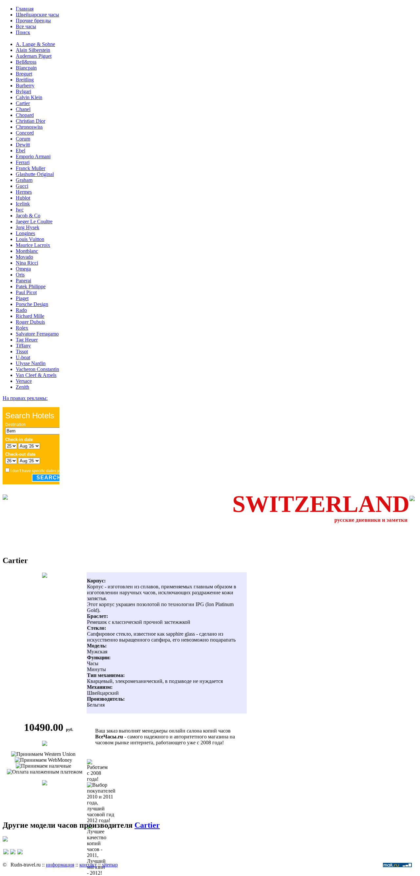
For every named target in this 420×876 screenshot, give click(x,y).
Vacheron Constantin (37, 369)
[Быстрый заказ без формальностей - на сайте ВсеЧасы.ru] (44, 744)
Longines (25, 233)
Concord (25, 133)
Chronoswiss (29, 127)
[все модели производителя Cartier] (44, 783)
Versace (24, 381)
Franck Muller (30, 168)
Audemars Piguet (34, 56)
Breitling (25, 79)
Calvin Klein (29, 97)
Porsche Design (32, 304)
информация (60, 864)
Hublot (23, 198)
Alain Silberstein (33, 50)
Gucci (22, 186)
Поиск (23, 32)
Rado (21, 310)
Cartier (23, 103)
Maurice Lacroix (33, 245)
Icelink (23, 204)
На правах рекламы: (25, 398)
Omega (23, 269)
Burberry (25, 85)
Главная (24, 8)
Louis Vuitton (30, 239)
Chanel (23, 109)
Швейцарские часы (37, 14)
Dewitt (23, 144)
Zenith (22, 387)
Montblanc (27, 251)
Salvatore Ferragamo (37, 334)
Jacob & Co (28, 215)
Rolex (22, 328)
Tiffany (23, 345)
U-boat (23, 357)
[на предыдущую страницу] (6, 855)
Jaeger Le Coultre (34, 221)
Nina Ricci (27, 263)
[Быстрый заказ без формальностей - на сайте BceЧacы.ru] (5, 840)
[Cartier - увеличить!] (44, 576)
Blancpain (26, 68)
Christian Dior (30, 121)
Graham (24, 180)
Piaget (22, 298)
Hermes (24, 192)
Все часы (26, 26)
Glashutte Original (35, 174)
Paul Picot (26, 292)
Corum (23, 139)
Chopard (25, 115)
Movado (24, 257)
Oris (20, 274)
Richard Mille (30, 316)
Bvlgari (23, 91)
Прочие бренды (33, 20)
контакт (88, 864)
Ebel (20, 150)
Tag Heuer (27, 339)
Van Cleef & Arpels (36, 375)
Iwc (20, 209)
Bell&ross (26, 62)
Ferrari (23, 162)
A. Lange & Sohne (35, 44)
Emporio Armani (33, 156)
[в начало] (12, 855)
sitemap (110, 864)
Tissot (22, 351)
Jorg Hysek (27, 227)
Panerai (23, 280)
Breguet (24, 74)
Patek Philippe (31, 286)
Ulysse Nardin (31, 363)
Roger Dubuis (30, 322)
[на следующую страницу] (20, 855)
